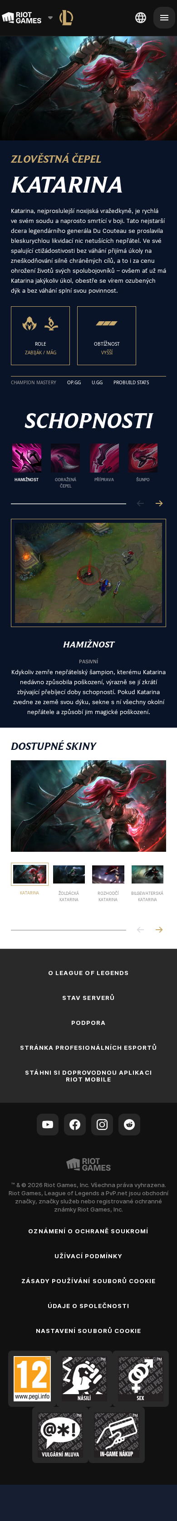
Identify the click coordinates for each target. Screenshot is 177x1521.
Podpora (88, 1022)
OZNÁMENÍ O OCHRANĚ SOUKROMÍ (88, 1231)
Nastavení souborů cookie (88, 1330)
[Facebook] (74, 1124)
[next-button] (159, 504)
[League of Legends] (66, 18)
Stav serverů (88, 997)
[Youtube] (47, 1124)
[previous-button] (140, 504)
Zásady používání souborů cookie (88, 1280)
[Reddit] (129, 1124)
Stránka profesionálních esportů (88, 1047)
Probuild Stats (131, 383)
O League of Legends (88, 972)
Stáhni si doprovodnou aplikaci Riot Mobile (88, 1076)
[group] (84, 466)
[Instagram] (102, 1124)
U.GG (97, 383)
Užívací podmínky (88, 1256)
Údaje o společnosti (89, 1305)
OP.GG (74, 383)
